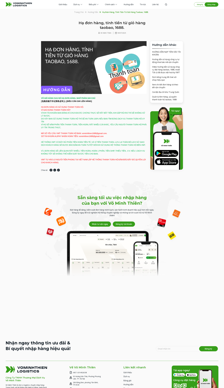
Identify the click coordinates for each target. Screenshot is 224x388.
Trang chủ (79, 12)
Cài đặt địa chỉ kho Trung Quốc (165, 92)
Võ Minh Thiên (105, 33)
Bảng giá (127, 380)
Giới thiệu (127, 372)
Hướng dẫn (93, 12)
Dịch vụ (126, 376)
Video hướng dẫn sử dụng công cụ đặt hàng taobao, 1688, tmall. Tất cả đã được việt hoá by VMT (166, 70)
